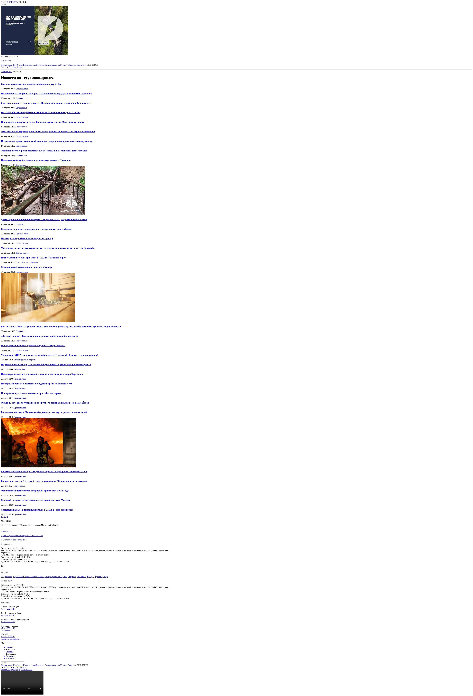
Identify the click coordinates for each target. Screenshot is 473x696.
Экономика (81, 65)
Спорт (19, 67)
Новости (11, 649)
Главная (4, 72)
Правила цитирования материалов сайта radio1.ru (22, 536)
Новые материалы (9, 57)
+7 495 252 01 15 (8, 615)
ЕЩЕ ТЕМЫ (92, 65)
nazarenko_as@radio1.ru (10, 639)
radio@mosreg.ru (8, 630)
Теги (10, 72)
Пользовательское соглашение (13, 540)
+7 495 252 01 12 (8, 628)
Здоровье (13, 67)
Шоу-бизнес (18, 65)
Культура (4, 67)
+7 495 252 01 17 (8, 609)
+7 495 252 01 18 (8, 637)
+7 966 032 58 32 (8, 622)
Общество (72, 65)
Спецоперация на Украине (56, 65)
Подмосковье (6, 65)
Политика (40, 65)
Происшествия (29, 65)
